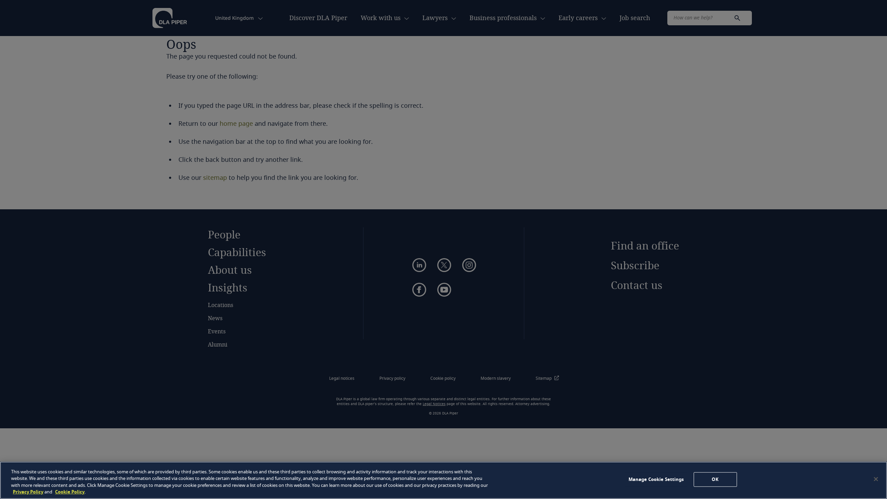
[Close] (876, 479)
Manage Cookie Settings (656, 479)
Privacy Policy (28, 492)
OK (715, 479)
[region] (443, 480)
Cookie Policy (70, 492)
